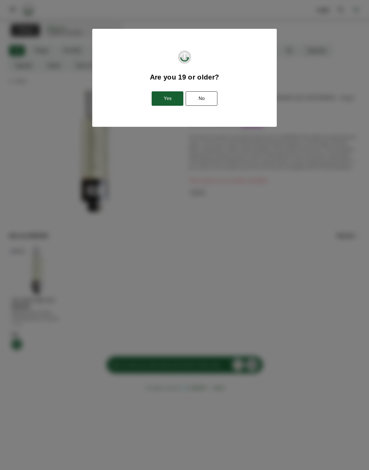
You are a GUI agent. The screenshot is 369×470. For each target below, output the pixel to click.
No (202, 98)
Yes (168, 98)
